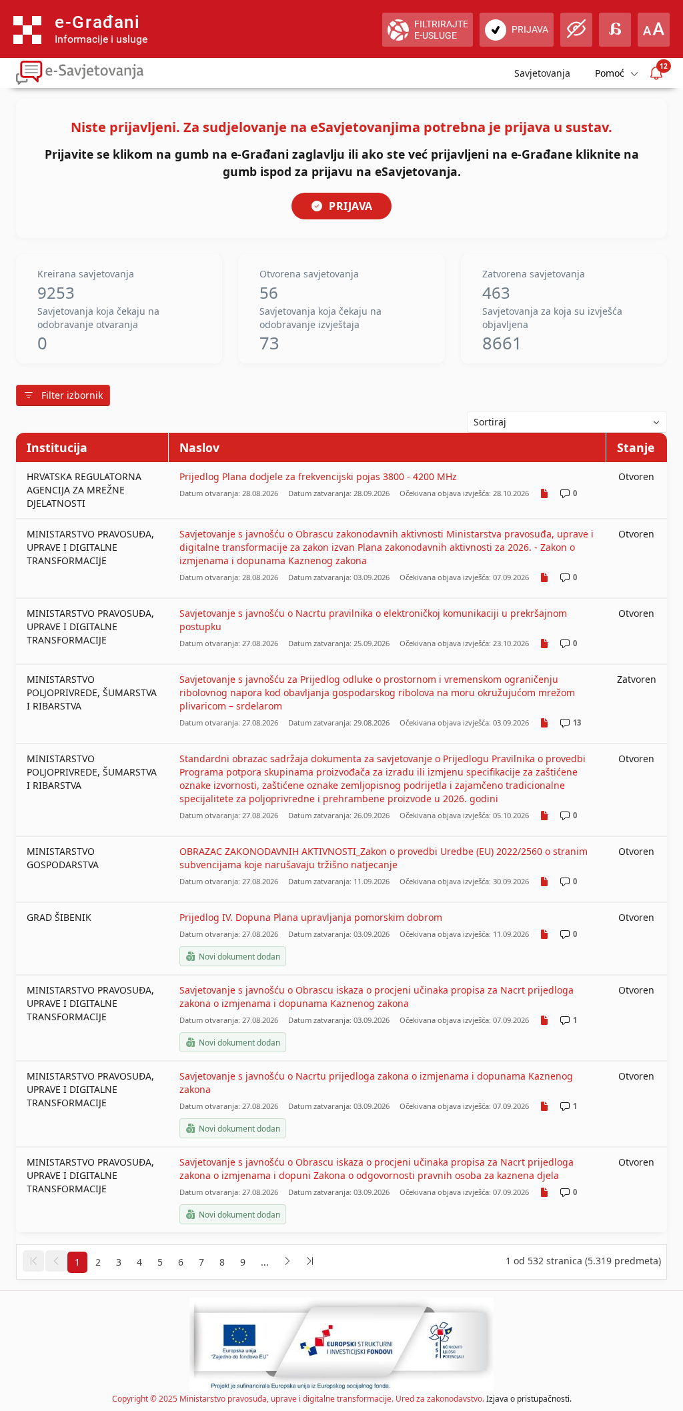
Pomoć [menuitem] (609, 73)
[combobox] (567, 422)
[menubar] (615, 73)
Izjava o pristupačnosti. (529, 1398)
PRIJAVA (351, 206)
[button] (33, 1261)
